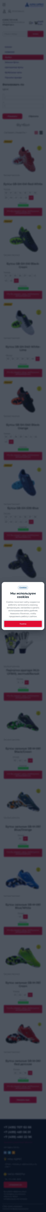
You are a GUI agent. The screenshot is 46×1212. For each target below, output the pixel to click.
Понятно (23, 624)
